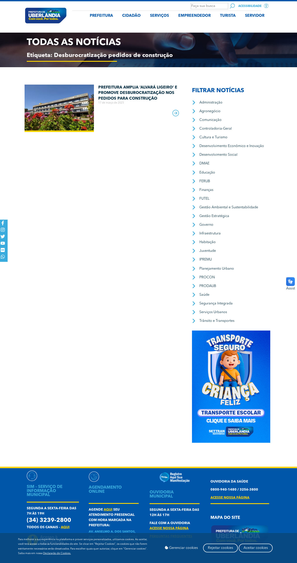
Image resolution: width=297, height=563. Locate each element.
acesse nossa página (169, 528)
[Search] (232, 6)
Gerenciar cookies (183, 548)
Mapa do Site (225, 518)
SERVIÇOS (159, 16)
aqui (65, 527)
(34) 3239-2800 (49, 520)
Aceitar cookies (256, 548)
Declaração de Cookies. (57, 553)
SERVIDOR (254, 16)
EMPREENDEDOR (194, 16)
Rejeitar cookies (220, 548)
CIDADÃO (131, 16)
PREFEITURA (101, 16)
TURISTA (228, 16)
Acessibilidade (250, 6)
